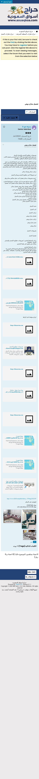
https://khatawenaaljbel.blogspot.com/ (12, 348)
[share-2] (5, 138)
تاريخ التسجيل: (26, 136)
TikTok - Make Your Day (16, 390)
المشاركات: (27, 139)
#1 (3, 144)
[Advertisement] (19, 82)
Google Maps (19, 301)
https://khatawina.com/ (16, 325)
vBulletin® (19, 584)
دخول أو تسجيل (7, 2)
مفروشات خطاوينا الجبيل (16, 346)
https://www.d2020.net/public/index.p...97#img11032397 (21, 498)
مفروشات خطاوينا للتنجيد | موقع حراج (13, 481)
